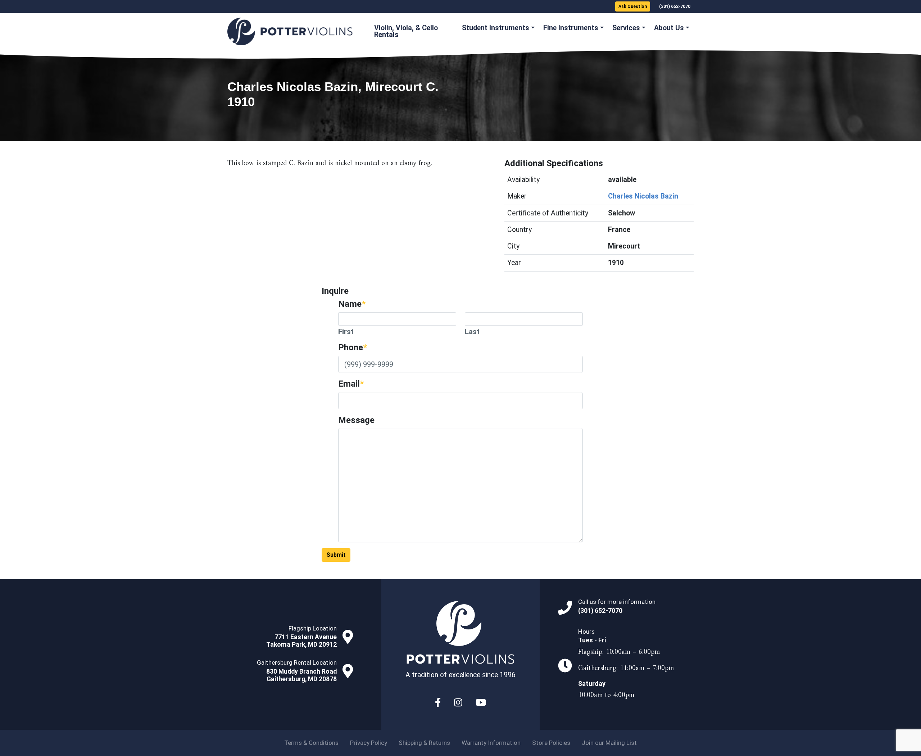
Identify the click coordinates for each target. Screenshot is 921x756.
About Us (669, 28)
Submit (336, 554)
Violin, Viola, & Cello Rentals (406, 31)
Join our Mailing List (609, 742)
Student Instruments (495, 28)
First (346, 331)
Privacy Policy (368, 742)
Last (472, 331)
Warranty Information (491, 742)
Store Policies (551, 742)
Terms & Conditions (311, 742)
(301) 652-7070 (674, 6)
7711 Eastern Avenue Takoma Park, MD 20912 (301, 640)
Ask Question (632, 6)
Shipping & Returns (424, 742)
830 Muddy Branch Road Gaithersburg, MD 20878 (301, 675)
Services (626, 28)
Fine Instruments (570, 28)
